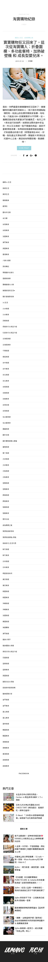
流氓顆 (30, 61)
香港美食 (6, 255)
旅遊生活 (6, 188)
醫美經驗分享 (7, 694)
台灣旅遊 (6, 411)
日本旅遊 (6, 561)
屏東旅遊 (6, 495)
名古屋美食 (7, 423)
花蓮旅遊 (6, 658)
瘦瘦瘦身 (6, 200)
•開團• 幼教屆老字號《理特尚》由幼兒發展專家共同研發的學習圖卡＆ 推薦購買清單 (30, 920)
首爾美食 (6, 748)
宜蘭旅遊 (6, 483)
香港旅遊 (6, 754)
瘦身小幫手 (7, 640)
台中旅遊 (6, 363)
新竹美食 (6, 555)
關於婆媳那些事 (8, 297)
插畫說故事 (7, 279)
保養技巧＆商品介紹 (10, 327)
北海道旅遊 (7, 339)
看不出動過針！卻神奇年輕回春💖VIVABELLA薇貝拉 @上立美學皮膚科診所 (29, 838)
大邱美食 (6, 465)
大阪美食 (6, 477)
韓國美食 (6, 736)
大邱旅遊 (6, 459)
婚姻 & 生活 (19, 38)
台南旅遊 (6, 387)
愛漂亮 (5, 206)
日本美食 (6, 567)
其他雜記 (6, 267)
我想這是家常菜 (8, 531)
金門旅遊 (6, 700)
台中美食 (6, 369)
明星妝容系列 (7, 574)
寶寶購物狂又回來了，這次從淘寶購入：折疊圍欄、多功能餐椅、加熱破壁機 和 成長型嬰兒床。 (24, 50)
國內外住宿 (7, 212)
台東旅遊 (6, 393)
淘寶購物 (6, 628)
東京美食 (6, 586)
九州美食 (6, 315)
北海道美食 (7, 345)
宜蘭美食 (6, 489)
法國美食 (6, 237)
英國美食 (6, 249)
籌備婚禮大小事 (8, 285)
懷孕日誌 (6, 519)
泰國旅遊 (6, 622)
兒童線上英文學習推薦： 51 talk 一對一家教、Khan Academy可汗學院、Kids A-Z (29, 859)
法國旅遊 (6, 616)
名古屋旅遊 (7, 417)
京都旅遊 (6, 321)
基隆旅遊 (6, 447)
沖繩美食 (6, 610)
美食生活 (6, 194)
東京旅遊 (6, 579)
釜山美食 (6, 718)
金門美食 (6, 706)
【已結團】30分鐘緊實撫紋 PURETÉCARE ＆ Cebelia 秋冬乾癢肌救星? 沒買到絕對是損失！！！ (29, 880)
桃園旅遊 (6, 591)
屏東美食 (6, 501)
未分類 (5, 218)
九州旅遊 (6, 309)
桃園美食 (6, 598)
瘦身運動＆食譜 (8, 646)
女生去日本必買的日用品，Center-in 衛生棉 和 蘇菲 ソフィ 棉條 (29, 797)
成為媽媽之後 (28, 38)
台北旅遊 (6, 375)
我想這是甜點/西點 (9, 537)
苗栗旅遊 (6, 664)
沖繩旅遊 (6, 604)
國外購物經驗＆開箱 (10, 441)
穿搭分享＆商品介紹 (10, 652)
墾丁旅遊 (6, 453)
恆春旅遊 (6, 507)
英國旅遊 (6, 676)
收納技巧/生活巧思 (9, 543)
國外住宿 (6, 435)
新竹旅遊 (6, 549)
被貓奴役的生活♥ (9, 291)
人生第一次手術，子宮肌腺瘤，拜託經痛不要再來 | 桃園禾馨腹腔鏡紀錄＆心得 (30, 849)
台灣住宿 (6, 405)
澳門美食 (6, 242)
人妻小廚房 (7, 261)
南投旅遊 (6, 357)
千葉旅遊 (6, 351)
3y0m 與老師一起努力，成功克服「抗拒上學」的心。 (28, 929)
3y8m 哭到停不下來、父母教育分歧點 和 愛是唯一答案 (29, 899)
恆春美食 (6, 513)
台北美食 (6, 381)
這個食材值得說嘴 (9, 688)
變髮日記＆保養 (8, 682)
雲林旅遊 (6, 724)
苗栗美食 (6, 670)
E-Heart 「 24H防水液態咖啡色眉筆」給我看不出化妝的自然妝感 (30, 816)
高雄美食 (6, 766)
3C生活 (5, 303)
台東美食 (6, 399)
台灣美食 (6, 224)
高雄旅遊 (6, 760)
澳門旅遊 (6, 634)
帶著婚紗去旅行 (8, 273)
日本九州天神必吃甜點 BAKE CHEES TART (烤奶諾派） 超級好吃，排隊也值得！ (30, 807)
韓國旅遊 (6, 730)
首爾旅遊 (6, 742)
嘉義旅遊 (6, 429)
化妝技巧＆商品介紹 (10, 333)
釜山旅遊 (6, 712)
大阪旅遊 (6, 471)
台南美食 (6, 230)
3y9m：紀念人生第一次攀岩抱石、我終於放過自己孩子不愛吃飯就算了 (30, 889)
